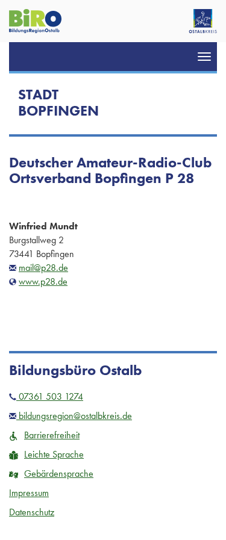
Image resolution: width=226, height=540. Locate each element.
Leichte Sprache (54, 454)
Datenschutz (31, 512)
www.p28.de (43, 281)
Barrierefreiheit (52, 435)
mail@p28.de (43, 267)
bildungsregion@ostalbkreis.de (74, 415)
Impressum (29, 492)
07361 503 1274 (49, 396)
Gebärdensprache (58, 473)
